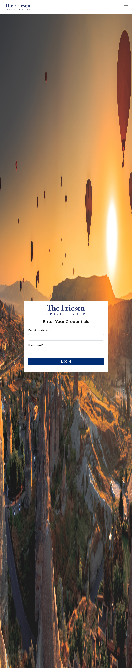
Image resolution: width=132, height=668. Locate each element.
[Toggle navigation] (125, 6)
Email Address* (39, 330)
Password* (35, 345)
